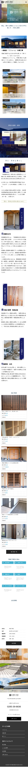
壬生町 (6, 544)
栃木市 (6, 415)
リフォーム (6, 85)
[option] (14, 139)
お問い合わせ (14, 718)
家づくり (6, 70)
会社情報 (14, 643)
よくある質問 (5, 747)
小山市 (6, 441)
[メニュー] (26, 2)
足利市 (6, 518)
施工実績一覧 (14, 551)
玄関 (7, 413)
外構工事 (6, 100)
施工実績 (4, 744)
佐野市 (6, 492)
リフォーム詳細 (14, 153)
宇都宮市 (7, 466)
